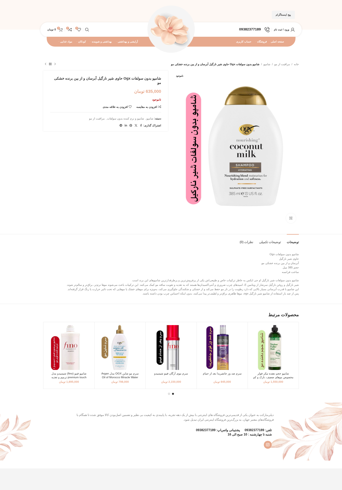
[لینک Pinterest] (130, 125)
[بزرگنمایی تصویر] (291, 218)
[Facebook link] (141, 125)
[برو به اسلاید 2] (169, 394)
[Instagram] (268, 445)
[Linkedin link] (126, 125)
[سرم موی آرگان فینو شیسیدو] (171, 347)
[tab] (293, 240)
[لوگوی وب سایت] (171, 29)
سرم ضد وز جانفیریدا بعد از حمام (222, 373)
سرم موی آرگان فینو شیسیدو (171, 373)
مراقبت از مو (282, 64)
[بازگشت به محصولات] (50, 64)
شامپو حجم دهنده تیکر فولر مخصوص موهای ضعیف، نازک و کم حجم (273, 377)
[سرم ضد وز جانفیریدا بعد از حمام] (222, 347)
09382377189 (254, 430)
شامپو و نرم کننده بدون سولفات (125, 118)
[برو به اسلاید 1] (173, 394)
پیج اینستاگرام (283, 14)
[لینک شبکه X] (136, 125)
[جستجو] (87, 30)
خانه (296, 64)
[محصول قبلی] (55, 64)
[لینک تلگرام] (121, 125)
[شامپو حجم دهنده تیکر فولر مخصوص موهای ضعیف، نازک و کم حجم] (273, 347)
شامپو (266, 64)
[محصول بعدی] (45, 64)
